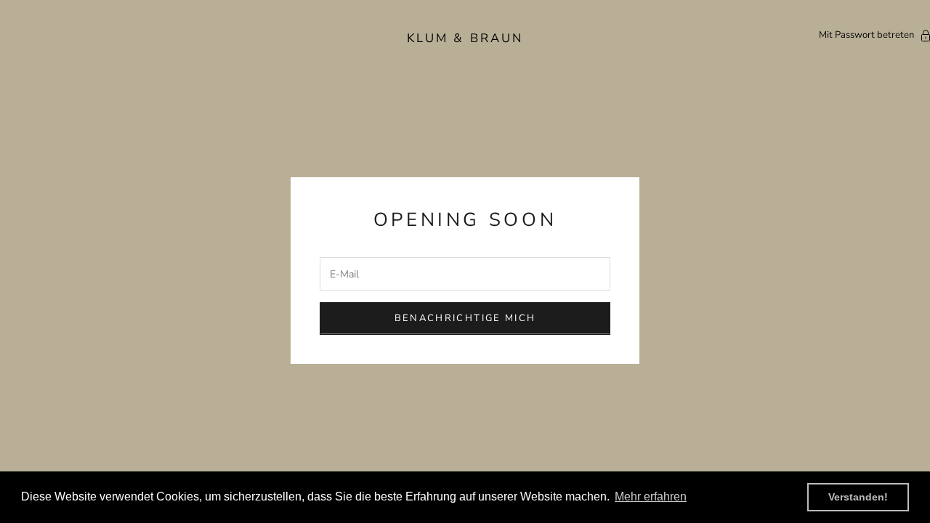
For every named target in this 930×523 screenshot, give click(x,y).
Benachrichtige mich (465, 318)
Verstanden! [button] (858, 497)
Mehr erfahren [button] (651, 496)
